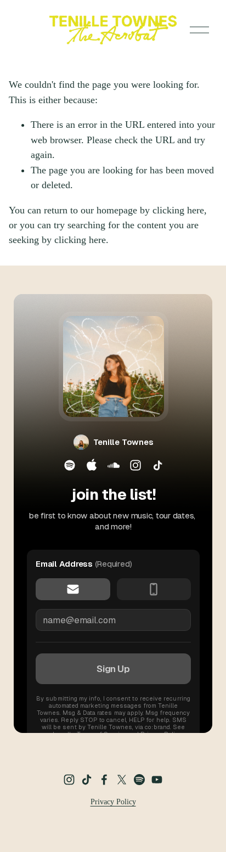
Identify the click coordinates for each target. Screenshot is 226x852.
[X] (121, 779)
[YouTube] (156, 779)
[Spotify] (139, 779)
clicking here (178, 210)
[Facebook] (104, 779)
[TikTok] (86, 779)
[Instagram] (69, 779)
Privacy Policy (113, 802)
